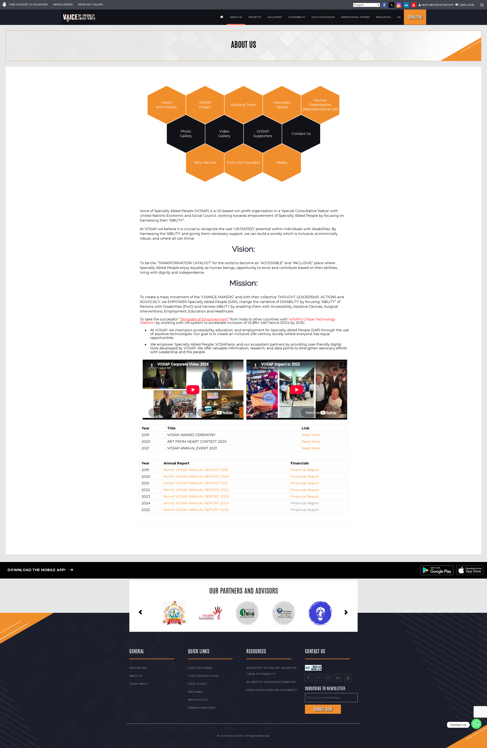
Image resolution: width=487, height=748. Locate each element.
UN (399, 17)
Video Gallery (224, 133)
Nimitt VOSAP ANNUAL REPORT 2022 (196, 490)
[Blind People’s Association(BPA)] (213, 613)
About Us (236, 17)
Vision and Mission (166, 104)
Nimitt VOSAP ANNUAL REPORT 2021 (196, 483)
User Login (467, 4)
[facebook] (384, 5)
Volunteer (274, 17)
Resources (383, 17)
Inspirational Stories (355, 17)
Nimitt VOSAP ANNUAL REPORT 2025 (196, 510)
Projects (254, 17)
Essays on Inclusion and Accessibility (272, 689)
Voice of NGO (197, 683)
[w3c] (313, 667)
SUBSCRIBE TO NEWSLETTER (325, 688)
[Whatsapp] (476, 725)
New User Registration (437, 4)
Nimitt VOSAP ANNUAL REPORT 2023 (196, 496)
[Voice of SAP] (79, 18)
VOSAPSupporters (262, 133)
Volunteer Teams (282, 104)
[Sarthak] (249, 613)
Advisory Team (243, 105)
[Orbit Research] (322, 613)
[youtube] (413, 5)
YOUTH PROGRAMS (323, 17)
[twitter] (391, 5)
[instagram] (398, 5)
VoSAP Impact (138, 683)
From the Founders (243, 163)
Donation (415, 17)
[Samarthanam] (286, 613)
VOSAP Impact (205, 104)
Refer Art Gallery (90, 4)
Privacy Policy (198, 699)
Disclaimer (195, 691)
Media (282, 163)
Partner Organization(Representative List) (320, 104)
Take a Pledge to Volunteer (28, 4)
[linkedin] (406, 5)
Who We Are (205, 163)
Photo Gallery (186, 133)
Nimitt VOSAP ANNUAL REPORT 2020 (196, 477)
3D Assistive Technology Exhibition (271, 681)
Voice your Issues (200, 667)
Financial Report (305, 470)
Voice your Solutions (203, 675)
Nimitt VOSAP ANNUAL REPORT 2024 (196, 503)
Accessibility (296, 17)
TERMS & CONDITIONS (201, 707)
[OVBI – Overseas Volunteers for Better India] (176, 613)
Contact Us (301, 134)
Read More (311, 435)
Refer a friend (63, 4)
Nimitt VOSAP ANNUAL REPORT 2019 (196, 470)
